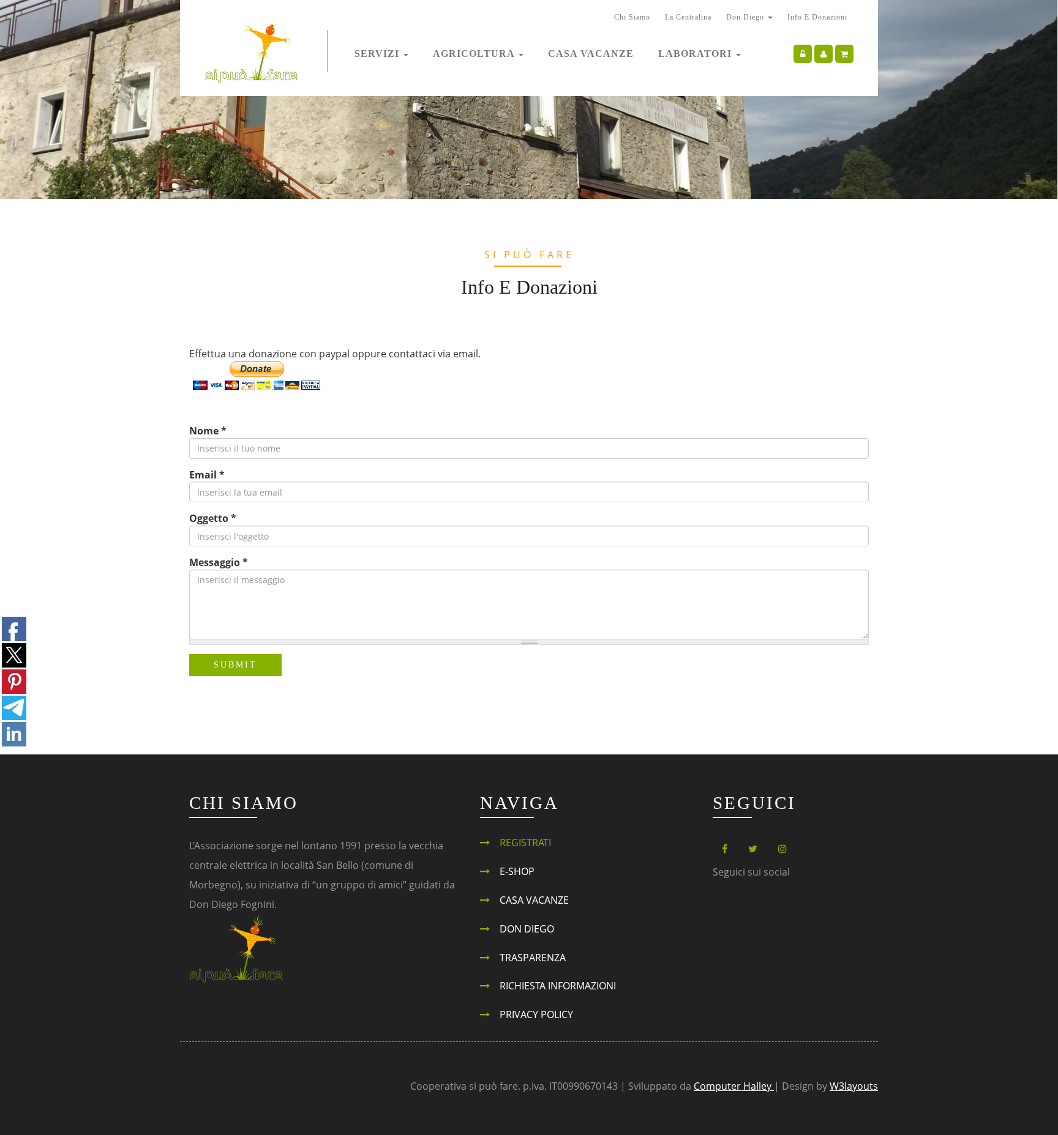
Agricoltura (475, 53)
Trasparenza (533, 957)
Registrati (525, 842)
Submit (235, 664)
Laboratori (696, 53)
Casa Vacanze (591, 53)
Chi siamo (632, 17)
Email (207, 475)
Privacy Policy (536, 1014)
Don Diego (746, 17)
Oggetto (212, 518)
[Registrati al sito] (823, 54)
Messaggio (218, 562)
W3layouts (854, 1086)
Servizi (378, 53)
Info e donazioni (817, 17)
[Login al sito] (803, 54)
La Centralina (688, 17)
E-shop (517, 871)
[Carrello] (844, 54)
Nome (208, 430)
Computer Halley (734, 1086)
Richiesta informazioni (558, 985)
